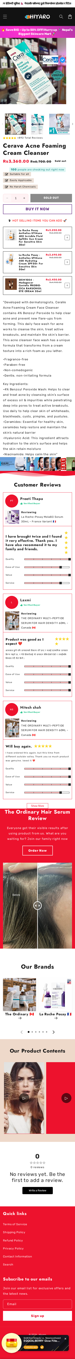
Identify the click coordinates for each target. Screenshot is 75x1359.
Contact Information (17, 1256)
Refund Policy (13, 1240)
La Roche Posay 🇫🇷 (55, 1014)
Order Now (37, 850)
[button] (5, 16)
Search (8, 1264)
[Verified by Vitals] (42, 1347)
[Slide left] (2, 124)
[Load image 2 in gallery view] (37, 124)
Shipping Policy (14, 1232)
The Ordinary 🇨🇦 (19, 1014)
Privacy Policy (13, 1248)
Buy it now (37, 209)
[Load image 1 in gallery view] (15, 124)
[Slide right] (72, 124)
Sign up (37, 1316)
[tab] (28, 1032)
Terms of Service (15, 1224)
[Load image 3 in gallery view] (59, 124)
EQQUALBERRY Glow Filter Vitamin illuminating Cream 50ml (42, 1340)
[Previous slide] (22, 1032)
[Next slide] (53, 1032)
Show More (37, 805)
